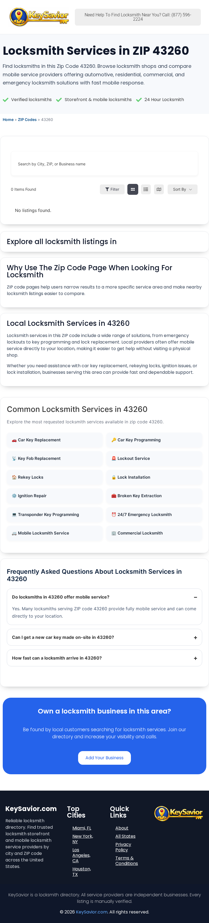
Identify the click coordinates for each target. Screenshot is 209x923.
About (121, 828)
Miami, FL (81, 828)
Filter (114, 189)
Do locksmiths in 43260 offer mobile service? (60, 597)
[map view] (158, 189)
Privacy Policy (123, 847)
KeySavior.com (91, 912)
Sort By (179, 189)
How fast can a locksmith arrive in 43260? (57, 658)
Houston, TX (81, 872)
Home (8, 119)
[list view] (145, 189)
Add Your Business (104, 758)
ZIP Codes (27, 119)
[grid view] (132, 189)
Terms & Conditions (126, 861)
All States (125, 836)
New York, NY (82, 839)
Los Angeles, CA (81, 855)
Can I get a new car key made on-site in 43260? (63, 637)
